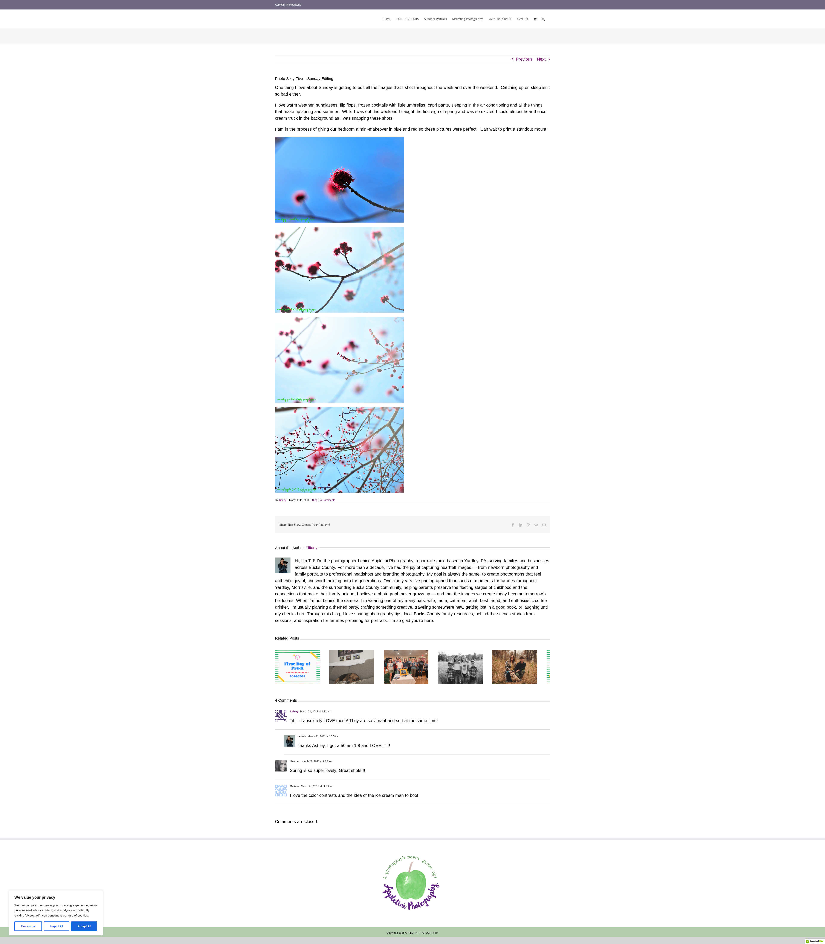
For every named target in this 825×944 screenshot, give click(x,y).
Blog (315, 500)
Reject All (56, 926)
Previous (524, 59)
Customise (28, 926)
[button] (543, 19)
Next (541, 59)
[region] (56, 912)
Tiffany (282, 500)
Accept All (84, 926)
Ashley (294, 713)
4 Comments (327, 500)
